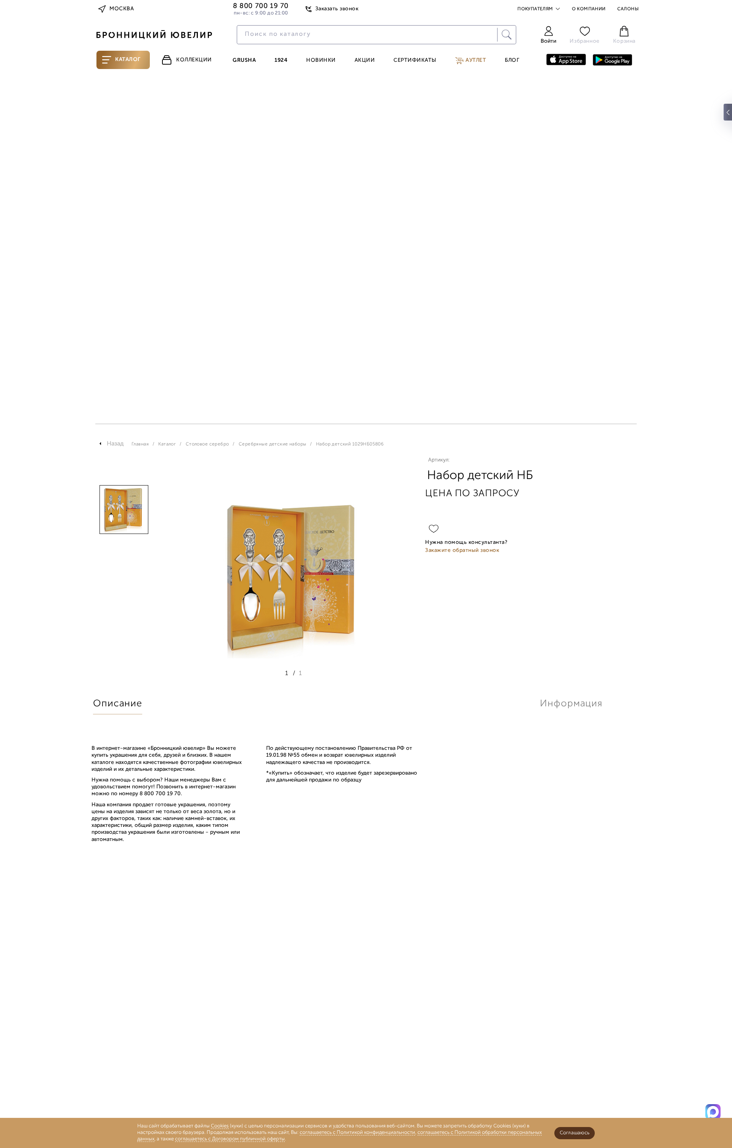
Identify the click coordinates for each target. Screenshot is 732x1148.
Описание (117, 704)
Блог (512, 60)
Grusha (244, 60)
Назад (115, 444)
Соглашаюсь (574, 1132)
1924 (280, 60)
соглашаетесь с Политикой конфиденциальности (357, 1132)
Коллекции (194, 60)
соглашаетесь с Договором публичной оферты (230, 1139)
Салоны (628, 9)
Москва (121, 9)
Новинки (321, 60)
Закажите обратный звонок (462, 550)
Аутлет (475, 60)
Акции (365, 60)
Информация (571, 704)
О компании (589, 9)
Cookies (220, 1126)
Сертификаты (415, 60)
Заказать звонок (336, 9)
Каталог (128, 60)
